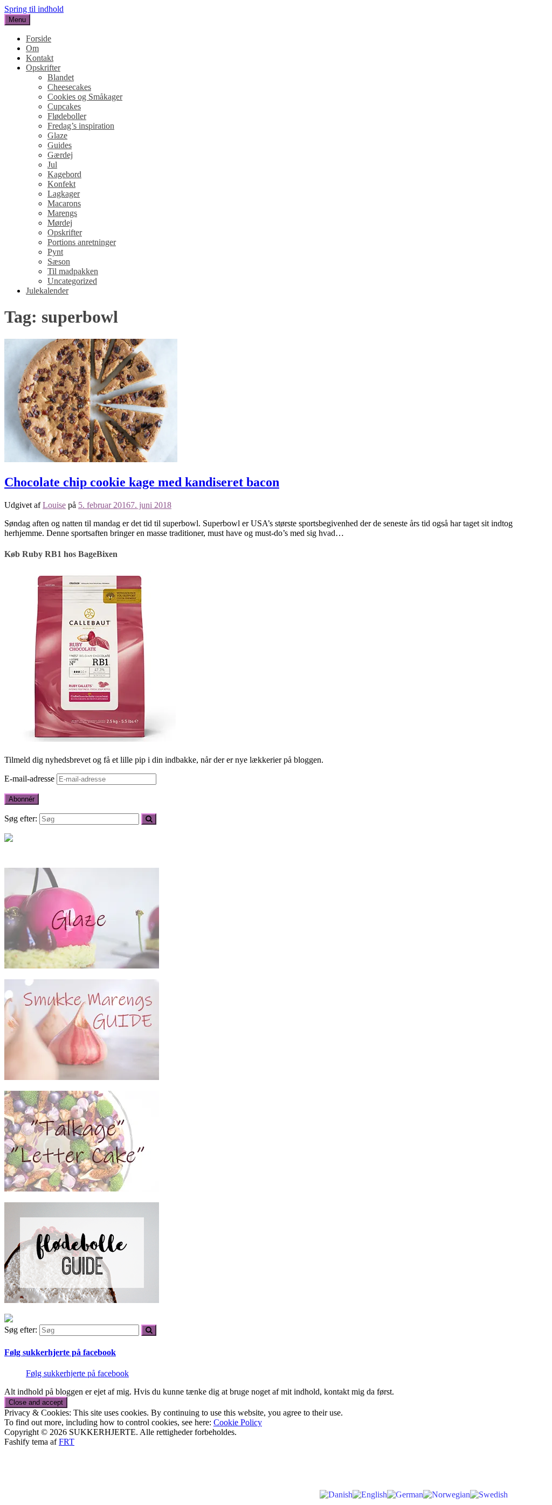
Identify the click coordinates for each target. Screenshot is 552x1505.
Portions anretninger (81, 242)
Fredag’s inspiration (80, 125)
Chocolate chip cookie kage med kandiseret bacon (141, 482)
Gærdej (60, 154)
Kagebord (64, 174)
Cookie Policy (237, 1422)
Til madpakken (72, 271)
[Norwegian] (446, 1494)
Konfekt (61, 184)
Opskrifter (43, 67)
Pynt (55, 251)
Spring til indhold (34, 8)
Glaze (57, 135)
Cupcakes (64, 106)
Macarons (64, 203)
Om (32, 48)
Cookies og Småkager (84, 96)
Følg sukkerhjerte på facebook (60, 1352)
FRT (66, 1441)
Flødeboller (66, 116)
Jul (52, 164)
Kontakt (39, 57)
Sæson (58, 261)
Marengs (62, 213)
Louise (54, 505)
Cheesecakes (69, 87)
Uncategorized (72, 280)
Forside (38, 38)
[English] (370, 1494)
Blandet (60, 77)
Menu (17, 20)
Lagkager (63, 193)
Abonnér (21, 799)
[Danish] (336, 1494)
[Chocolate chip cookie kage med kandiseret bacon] (90, 459)
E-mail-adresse (30, 778)
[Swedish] (489, 1494)
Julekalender (47, 290)
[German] (405, 1494)
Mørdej (59, 222)
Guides (59, 145)
